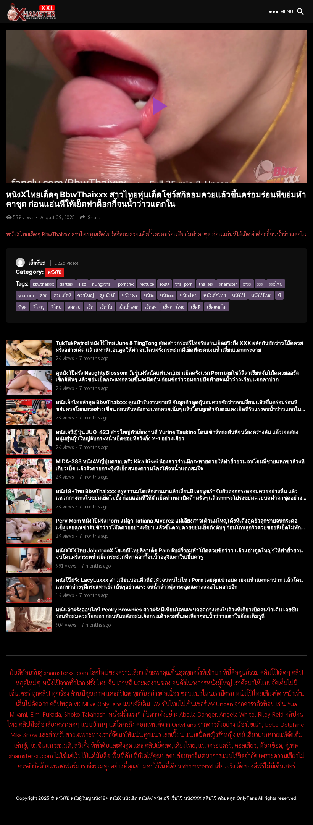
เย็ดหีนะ (37, 262)
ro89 (164, 284)
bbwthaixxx (43, 284)
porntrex (126, 284)
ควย (44, 295)
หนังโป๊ (54, 272)
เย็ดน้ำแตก (128, 307)
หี (279, 295)
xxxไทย (275, 284)
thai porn (184, 284)
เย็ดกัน (106, 307)
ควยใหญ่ (85, 295)
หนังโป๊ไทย (261, 295)
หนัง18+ (130, 295)
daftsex (66, 284)
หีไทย (56, 307)
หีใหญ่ (39, 307)
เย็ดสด (151, 307)
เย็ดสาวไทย (174, 307)
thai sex (206, 284)
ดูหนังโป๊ (108, 295)
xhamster (228, 284)
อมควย (74, 307)
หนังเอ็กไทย (214, 295)
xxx (260, 284)
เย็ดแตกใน (217, 307)
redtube (147, 284)
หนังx (149, 295)
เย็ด (90, 307)
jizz (82, 284)
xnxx (247, 284)
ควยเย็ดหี (62, 295)
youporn (26, 295)
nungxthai (102, 284)
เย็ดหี (196, 307)
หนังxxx (167, 295)
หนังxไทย (188, 295)
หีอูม (22, 307)
